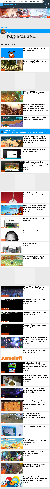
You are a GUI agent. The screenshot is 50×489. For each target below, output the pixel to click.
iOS (1, 1)
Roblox (10, 1)
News (14, 1)
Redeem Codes (20, 1)
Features (38, 1)
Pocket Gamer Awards (36, 7)
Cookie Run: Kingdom (11, 7)
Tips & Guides (32, 1)
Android (5, 1)
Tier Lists (26, 1)
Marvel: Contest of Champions (23, 7)
